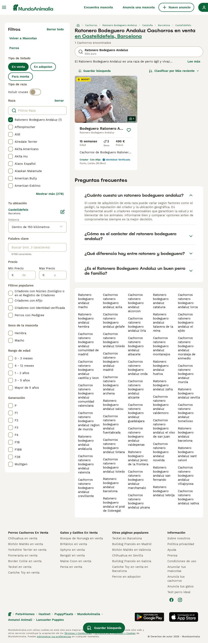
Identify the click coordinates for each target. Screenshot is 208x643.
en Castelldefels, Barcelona (108, 36)
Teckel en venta (19, 567)
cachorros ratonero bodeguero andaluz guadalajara (136, 413)
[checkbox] (10, 120)
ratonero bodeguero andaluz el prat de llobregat (114, 504)
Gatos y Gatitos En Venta (79, 532)
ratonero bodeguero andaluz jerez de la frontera (138, 458)
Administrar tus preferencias (54, 636)
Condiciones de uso (181, 561)
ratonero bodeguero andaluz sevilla (189, 393)
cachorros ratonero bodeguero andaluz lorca (188, 301)
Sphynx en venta (72, 550)
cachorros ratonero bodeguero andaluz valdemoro (161, 405)
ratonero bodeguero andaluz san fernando (161, 474)
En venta (18, 67)
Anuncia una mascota (139, 7)
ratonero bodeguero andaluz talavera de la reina (163, 322)
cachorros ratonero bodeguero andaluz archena (111, 385)
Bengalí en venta (72, 555)
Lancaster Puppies (50, 620)
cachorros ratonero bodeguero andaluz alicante (136, 389)
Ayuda (171, 550)
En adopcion (43, 67)
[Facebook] (171, 600)
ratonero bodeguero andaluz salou (113, 405)
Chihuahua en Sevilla (127, 555)
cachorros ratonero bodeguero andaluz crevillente (86, 488)
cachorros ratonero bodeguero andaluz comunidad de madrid (88, 344)
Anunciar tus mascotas (176, 569)
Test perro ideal (179, 592)
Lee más (193, 61)
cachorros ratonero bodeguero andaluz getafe (114, 320)
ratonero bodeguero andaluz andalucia (86, 443)
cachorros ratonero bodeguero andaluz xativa (188, 497)
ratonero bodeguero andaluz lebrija (163, 491)
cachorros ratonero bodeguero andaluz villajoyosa (186, 476)
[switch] (35, 92)
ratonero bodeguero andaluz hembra (86, 320)
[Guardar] (128, 130)
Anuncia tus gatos (180, 586)
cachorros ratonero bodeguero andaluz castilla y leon (88, 370)
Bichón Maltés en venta (25, 544)
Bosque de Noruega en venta (81, 538)
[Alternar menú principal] (4, 7)
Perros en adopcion (126, 576)
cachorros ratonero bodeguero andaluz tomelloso (186, 413)
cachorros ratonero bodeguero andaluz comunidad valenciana (86, 395)
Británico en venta (73, 544)
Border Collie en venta (24, 561)
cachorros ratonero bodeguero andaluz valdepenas (136, 437)
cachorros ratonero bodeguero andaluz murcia (186, 374)
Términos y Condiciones (78, 633)
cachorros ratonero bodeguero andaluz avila (112, 301)
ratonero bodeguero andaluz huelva (161, 368)
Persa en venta (71, 567)
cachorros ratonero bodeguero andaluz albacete (136, 346)
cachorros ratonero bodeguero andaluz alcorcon (136, 303)
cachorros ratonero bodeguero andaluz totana (114, 446)
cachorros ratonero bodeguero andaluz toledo (114, 340)
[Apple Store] (183, 617)
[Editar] (62, 212)
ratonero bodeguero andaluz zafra (163, 385)
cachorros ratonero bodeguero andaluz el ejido (186, 322)
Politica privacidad (180, 544)
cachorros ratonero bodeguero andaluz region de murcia (89, 421)
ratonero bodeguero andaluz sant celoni (187, 454)
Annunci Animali (20, 620)
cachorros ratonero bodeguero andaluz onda (137, 368)
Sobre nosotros (178, 538)
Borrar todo (55, 29)
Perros (14, 48)
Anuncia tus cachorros (176, 579)
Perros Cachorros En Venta (28, 532)
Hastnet (44, 614)
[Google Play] (149, 617)
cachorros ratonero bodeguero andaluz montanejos (161, 346)
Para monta (20, 76)
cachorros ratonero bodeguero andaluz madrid (111, 362)
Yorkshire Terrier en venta (27, 550)
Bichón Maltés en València (131, 550)
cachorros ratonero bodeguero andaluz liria (137, 324)
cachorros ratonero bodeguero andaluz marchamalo (137, 480)
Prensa (172, 555)
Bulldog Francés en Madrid (131, 544)
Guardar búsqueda (97, 71)
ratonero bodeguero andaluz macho (86, 301)
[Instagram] (180, 600)
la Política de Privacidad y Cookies (114, 633)
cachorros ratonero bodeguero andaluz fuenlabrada (111, 424)
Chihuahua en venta (22, 538)
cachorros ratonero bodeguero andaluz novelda (161, 452)
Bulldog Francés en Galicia (131, 561)
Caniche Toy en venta (23, 572)
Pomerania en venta (22, 555)
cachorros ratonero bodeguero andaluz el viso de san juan (164, 428)
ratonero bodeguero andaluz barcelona (111, 485)
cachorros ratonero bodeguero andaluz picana (139, 501)
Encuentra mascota (98, 7)
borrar (59, 100)
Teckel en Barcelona (127, 538)
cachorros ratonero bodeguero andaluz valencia (86, 464)
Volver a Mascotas (23, 38)
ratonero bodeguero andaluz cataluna (161, 301)
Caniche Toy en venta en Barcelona (130, 569)
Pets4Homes (25, 614)
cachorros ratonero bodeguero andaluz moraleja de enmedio (186, 348)
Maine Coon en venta (75, 561)
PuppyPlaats (63, 614)
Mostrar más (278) (50, 194)
